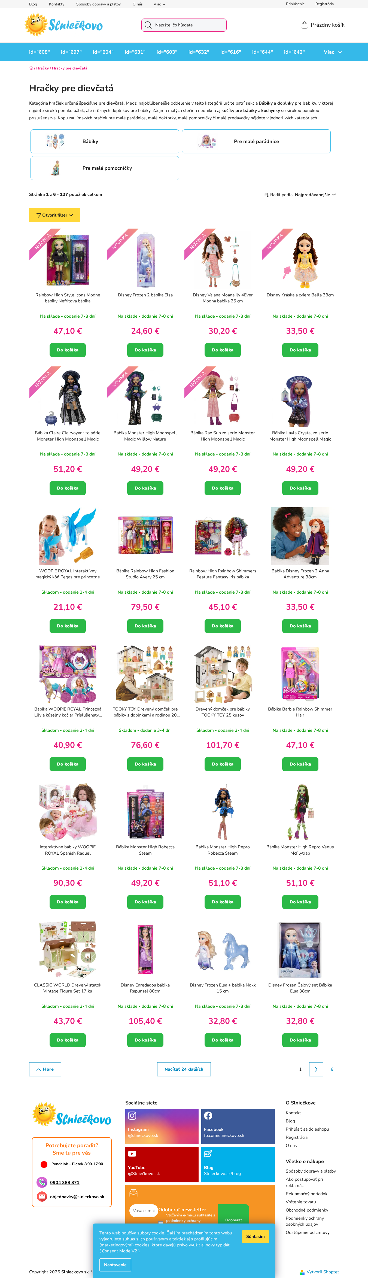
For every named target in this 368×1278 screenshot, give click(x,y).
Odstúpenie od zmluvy (308, 1232)
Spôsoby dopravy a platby (98, 4)
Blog (33, 4)
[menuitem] (39, 52)
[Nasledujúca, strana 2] (316, 1069)
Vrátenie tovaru (301, 1202)
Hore (48, 1069)
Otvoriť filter (54, 215)
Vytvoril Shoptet (323, 1272)
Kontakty (56, 4)
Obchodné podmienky (307, 1210)
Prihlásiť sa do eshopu (307, 1129)
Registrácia (324, 4)
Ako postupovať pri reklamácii (304, 1182)
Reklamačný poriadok (306, 1194)
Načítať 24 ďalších (184, 1069)
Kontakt (293, 1113)
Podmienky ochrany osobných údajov (305, 1221)
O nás (138, 4)
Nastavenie (115, 1265)
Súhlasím (255, 1237)
